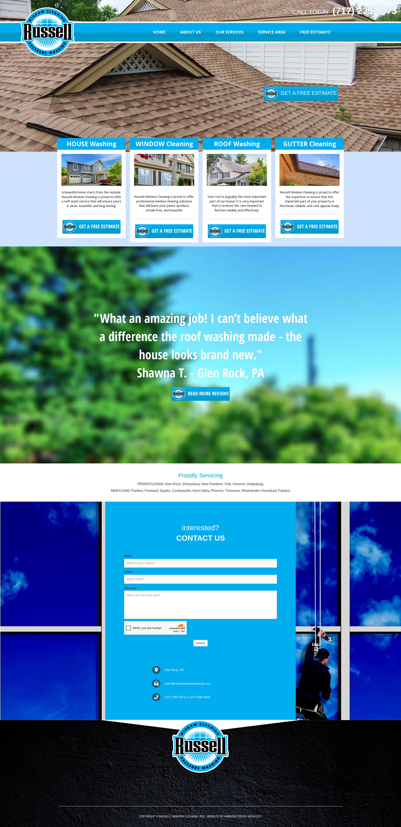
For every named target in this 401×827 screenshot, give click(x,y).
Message (131, 588)
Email (129, 571)
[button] (301, 93)
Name (129, 556)
